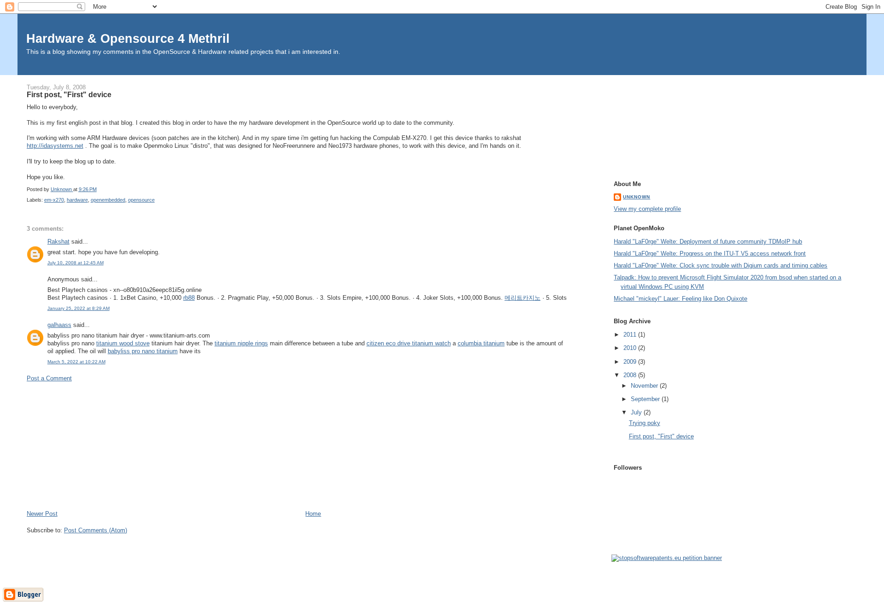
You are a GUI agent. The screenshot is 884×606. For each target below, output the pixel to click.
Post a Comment (49, 378)
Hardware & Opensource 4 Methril (128, 38)
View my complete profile (647, 208)
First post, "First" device (661, 436)
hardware (77, 200)
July (637, 412)
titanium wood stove (123, 343)
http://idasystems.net (55, 145)
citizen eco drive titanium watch (408, 343)
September (646, 399)
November (645, 385)
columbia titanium (481, 343)
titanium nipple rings (241, 343)
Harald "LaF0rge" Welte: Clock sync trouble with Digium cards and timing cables (720, 265)
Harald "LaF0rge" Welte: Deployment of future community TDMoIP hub (708, 241)
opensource (141, 200)
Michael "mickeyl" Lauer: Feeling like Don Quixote (680, 298)
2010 (630, 347)
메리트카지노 (523, 297)
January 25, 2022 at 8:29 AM (78, 308)
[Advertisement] (96, 445)
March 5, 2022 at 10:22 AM (76, 361)
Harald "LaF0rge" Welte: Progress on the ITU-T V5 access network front (710, 253)
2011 (630, 334)
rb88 (189, 297)
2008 (630, 375)
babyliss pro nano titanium (143, 351)
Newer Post (42, 513)
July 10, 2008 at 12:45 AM (75, 262)
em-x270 (54, 200)
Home (313, 513)
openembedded (108, 200)
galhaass (59, 324)
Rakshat (58, 241)
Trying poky (644, 423)
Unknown (636, 196)
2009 (630, 361)
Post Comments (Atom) (95, 530)
